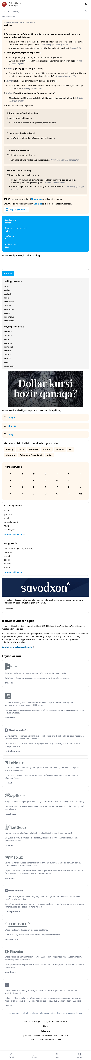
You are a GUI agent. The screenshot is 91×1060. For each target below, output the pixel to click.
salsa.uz (19, 1013)
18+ (59, 1039)
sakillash (7, 294)
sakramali (8, 335)
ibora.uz (12, 1013)
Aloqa (45, 1026)
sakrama (8, 331)
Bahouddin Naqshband (31, 455)
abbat (49, 455)
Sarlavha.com (62, 639)
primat (7, 556)
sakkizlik (7, 305)
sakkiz (6, 298)
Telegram (45, 1031)
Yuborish (8, 273)
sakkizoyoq (9, 309)
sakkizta (7, 313)
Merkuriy (33, 449)
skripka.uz (27, 1013)
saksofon (8, 358)
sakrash (7, 354)
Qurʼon (21, 449)
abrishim (59, 449)
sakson (7, 362)
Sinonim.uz (36, 199)
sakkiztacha (9, 320)
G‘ (57, 493)
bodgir (7, 560)
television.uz (45, 1013)
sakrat (6, 339)
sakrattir (7, 350)
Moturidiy (10, 455)
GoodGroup (44, 1039)
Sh (69, 493)
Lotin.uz (38, 203)
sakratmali (8, 347)
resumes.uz (70, 1013)
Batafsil (9, 608)
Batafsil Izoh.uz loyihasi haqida (17, 647)
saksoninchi (9, 366)
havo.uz (79, 1013)
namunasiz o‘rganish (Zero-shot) (18, 548)
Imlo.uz (40, 639)
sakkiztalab (9, 317)
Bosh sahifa (6, 17)
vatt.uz (53, 1013)
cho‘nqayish (9, 529)
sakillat (7, 290)
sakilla (6, 286)
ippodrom (8, 514)
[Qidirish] (85, 11)
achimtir (47, 449)
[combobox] (45, 11)
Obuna (33, 1039)
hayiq (6, 525)
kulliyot (7, 567)
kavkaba (7, 563)
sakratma (8, 343)
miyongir (8, 552)
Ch (80, 493)
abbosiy (9, 449)
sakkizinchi (9, 301)
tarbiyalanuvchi (11, 522)
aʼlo (70, 449)
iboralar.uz (61, 1013)
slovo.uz (35, 1013)
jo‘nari (6, 510)
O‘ (45, 493)
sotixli (6, 518)
